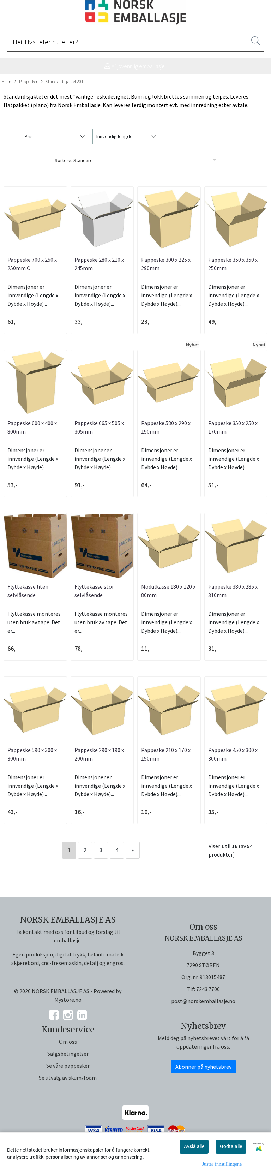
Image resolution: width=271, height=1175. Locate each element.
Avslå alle (194, 1146)
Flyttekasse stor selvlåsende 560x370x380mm (94, 595)
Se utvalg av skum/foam (68, 1077)
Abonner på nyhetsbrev (203, 1066)
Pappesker (28, 81)
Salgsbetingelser (68, 1053)
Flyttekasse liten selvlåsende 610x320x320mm (27, 595)
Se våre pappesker (68, 1065)
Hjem (6, 81)
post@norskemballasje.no (203, 1000)
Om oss (68, 1041)
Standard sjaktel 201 (64, 81)
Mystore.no (68, 999)
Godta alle (231, 1146)
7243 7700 (208, 988)
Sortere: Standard (74, 160)
